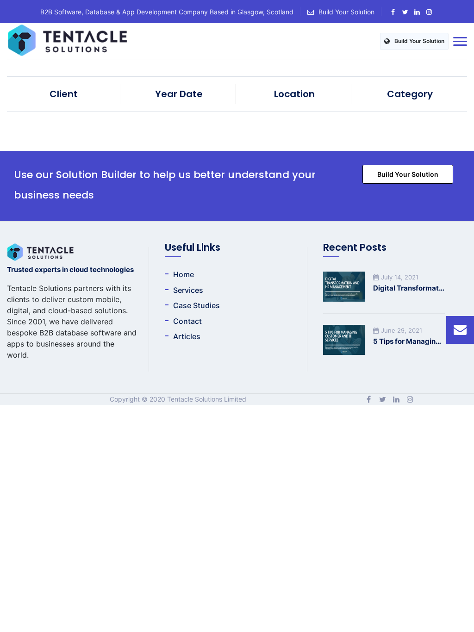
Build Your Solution (346, 12)
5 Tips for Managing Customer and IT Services (409, 341)
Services (188, 290)
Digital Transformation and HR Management (409, 288)
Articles (186, 336)
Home (183, 274)
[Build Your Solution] (460, 330)
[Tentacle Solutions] (67, 41)
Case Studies (196, 305)
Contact (187, 321)
